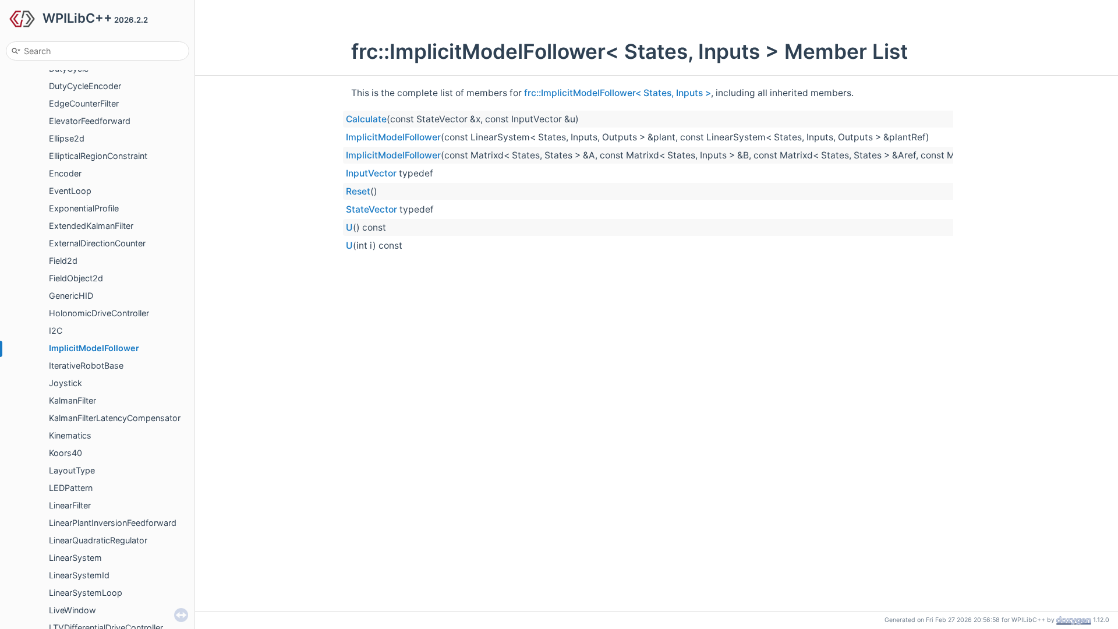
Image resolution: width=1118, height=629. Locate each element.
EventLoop (70, 191)
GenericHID (71, 296)
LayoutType (72, 470)
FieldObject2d (76, 278)
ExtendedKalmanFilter (91, 226)
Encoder (65, 173)
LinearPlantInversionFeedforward (112, 523)
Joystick (65, 383)
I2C (55, 330)
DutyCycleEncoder (85, 86)
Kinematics (70, 435)
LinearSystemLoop (85, 593)
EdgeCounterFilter (84, 103)
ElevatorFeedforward (89, 121)
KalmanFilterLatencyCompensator (115, 418)
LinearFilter (70, 505)
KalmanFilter (72, 400)
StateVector (371, 209)
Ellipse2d (66, 138)
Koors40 (65, 453)
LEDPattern (71, 488)
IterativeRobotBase (86, 365)
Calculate (366, 119)
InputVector (371, 173)
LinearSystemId (79, 575)
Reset (358, 191)
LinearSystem (75, 558)
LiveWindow (72, 610)
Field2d (63, 261)
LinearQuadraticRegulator (98, 540)
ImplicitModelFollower (94, 348)
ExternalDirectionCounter (97, 243)
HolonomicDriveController (99, 313)
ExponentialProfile (84, 208)
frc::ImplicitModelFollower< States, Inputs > (617, 92)
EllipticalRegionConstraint (98, 156)
